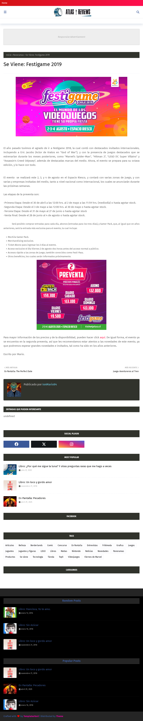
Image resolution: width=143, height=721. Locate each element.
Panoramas (18, 55)
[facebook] (16, 444)
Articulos (9, 545)
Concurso (62, 545)
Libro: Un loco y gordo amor (35, 482)
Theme (59, 716)
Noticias (89, 551)
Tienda (51, 557)
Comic (50, 545)
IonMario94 (49, 384)
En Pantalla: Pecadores (32, 498)
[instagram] (71, 444)
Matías (64, 551)
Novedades (103, 551)
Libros (53, 551)
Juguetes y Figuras (27, 551)
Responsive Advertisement (71, 37)
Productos (10, 557)
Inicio (8, 55)
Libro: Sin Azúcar (29, 625)
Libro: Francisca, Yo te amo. (35, 609)
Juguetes (9, 551)
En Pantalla (77, 545)
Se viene (24, 557)
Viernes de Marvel (93, 557)
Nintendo (76, 551)
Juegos (131, 545)
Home (4, 3)
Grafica (119, 545)
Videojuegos (74, 557)
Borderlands (37, 545)
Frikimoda (107, 545)
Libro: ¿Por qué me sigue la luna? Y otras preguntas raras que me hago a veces (65, 466)
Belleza (22, 545)
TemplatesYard (31, 716)
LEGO (43, 551)
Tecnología (38, 557)
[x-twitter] (44, 444)
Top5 (61, 557)
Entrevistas (92, 545)
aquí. (103, 337)
